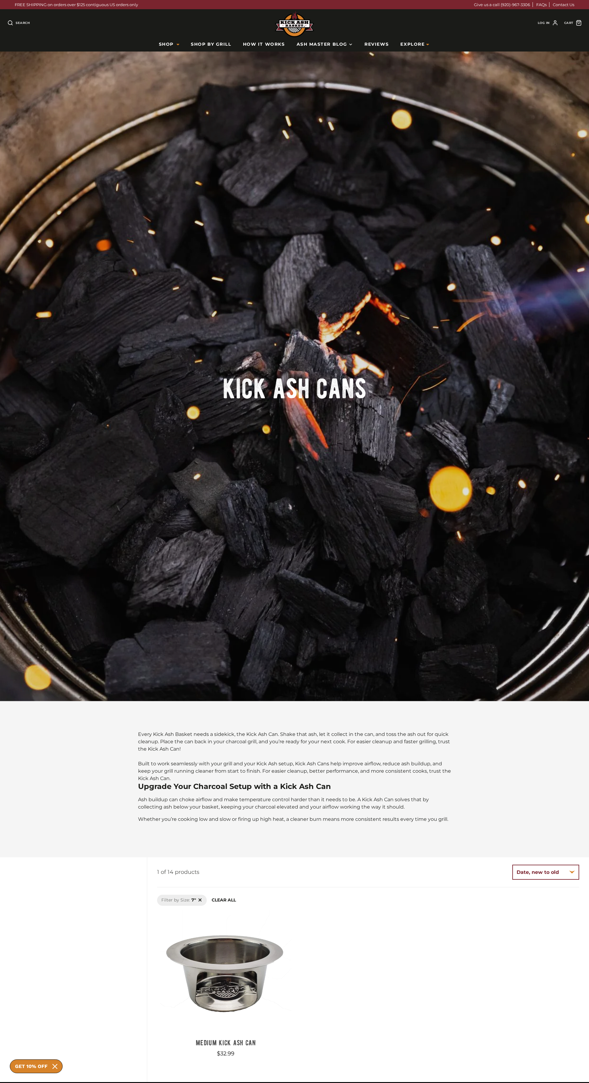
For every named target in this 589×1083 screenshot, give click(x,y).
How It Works (264, 44)
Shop (166, 44)
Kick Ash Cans (294, 386)
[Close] (54, 1066)
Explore (412, 44)
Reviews (376, 44)
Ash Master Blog (322, 44)
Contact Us (563, 4)
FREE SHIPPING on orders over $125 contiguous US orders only (76, 4)
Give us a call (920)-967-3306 (502, 4)
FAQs (541, 4)
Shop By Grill (211, 44)
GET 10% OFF (31, 1066)
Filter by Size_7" (174, 897)
